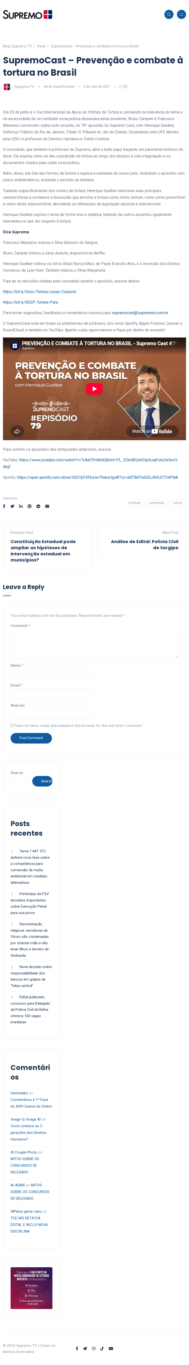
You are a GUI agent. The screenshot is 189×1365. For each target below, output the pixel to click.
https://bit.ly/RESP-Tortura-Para (30, 302)
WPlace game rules (26, 1211)
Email (17, 685)
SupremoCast (64, 86)
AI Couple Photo (24, 1152)
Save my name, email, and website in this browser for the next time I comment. (78, 725)
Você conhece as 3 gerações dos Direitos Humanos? (28, 1132)
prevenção (156, 503)
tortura (177, 503)
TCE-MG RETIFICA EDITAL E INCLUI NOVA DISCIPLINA (29, 1225)
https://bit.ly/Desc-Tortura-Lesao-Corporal (39, 291)
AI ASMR (18, 1185)
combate (134, 503)
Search (17, 773)
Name (17, 665)
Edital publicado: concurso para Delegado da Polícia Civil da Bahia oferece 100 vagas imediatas (30, 1009)
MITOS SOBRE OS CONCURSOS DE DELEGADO (25, 1165)
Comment (20, 625)
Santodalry (19, 1093)
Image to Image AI (26, 1119)
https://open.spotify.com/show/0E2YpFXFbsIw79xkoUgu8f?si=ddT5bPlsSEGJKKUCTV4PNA (97, 477)
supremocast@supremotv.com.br (140, 312)
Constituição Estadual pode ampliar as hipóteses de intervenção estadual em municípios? (43, 550)
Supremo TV (24, 86)
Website (18, 705)
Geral (48, 86)
